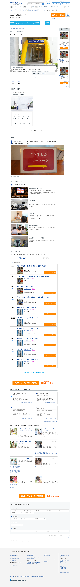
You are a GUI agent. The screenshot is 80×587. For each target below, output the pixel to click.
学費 (59, 510)
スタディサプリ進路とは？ (64, 560)
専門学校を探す (30, 555)
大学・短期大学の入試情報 (14, 558)
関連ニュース (15, 531)
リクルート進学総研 (19, 576)
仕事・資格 (28, 7)
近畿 (11, 565)
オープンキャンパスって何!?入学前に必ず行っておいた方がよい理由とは (25, 430)
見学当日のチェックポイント (26, 418)
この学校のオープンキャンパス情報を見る (33, 372)
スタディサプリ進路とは (47, 1)
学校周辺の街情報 (63, 568)
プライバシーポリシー (63, 562)
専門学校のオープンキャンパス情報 (33, 557)
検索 (43, 3)
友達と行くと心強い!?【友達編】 (40, 452)
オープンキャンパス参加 (55, 18)
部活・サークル (38, 531)
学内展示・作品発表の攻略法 (15, 471)
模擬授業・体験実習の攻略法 (15, 470)
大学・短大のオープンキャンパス (22, 10)
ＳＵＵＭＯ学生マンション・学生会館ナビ (37, 576)
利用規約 (61, 561)
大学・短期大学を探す (14, 555)
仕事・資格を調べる (47, 555)
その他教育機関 (52, 7)
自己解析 (20, 7)
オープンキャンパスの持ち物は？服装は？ (42, 468)
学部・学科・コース (28, 510)
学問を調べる (46, 561)
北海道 (28, 562)
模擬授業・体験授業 (13, 484)
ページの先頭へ (67, 537)
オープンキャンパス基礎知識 (15, 466)
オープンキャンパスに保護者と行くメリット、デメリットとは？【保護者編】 (46, 454)
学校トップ (12, 22)
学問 (33, 7)
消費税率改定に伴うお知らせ (65, 572)
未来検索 (15, 7)
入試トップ (14, 524)
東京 (32, 9)
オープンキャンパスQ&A (23, 458)
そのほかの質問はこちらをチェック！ (50, 421)
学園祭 (59, 531)
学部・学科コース (17, 22)
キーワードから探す (63, 567)
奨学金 (13, 512)
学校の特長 (37, 510)
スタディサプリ (12, 576)
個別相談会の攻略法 (13, 472)
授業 (27, 22)
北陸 (40, 562)
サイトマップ (55, 1)
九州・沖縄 (18, 565)
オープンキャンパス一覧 (43, 9)
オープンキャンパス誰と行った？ (50, 418)
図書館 (48, 531)
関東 (33, 562)
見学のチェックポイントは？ (40, 466)
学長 (24, 531)
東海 (38, 562)
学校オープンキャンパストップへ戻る (17, 28)
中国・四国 (14, 565)
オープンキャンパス (60, 7)
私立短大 (29, 9)
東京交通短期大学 (36, 9)
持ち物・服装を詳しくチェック (26, 402)
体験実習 (11, 487)
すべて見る (66, 86)
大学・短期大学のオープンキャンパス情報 (17, 557)
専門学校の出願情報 (30, 558)
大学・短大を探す (24, 9)
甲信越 (35, 562)
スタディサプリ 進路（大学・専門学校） (15, 9)
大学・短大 (40, 7)
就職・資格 (37, 22)
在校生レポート (22, 22)
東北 (31, 562)
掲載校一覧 (62, 566)
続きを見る (66, 45)
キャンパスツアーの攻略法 (14, 467)
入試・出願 (67, 7)
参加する (64, 48)
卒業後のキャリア (32, 22)
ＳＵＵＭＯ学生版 (26, 576)
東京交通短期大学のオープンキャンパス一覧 (40, 10)
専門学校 (45, 7)
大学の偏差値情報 (13, 560)
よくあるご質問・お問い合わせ (64, 1)
